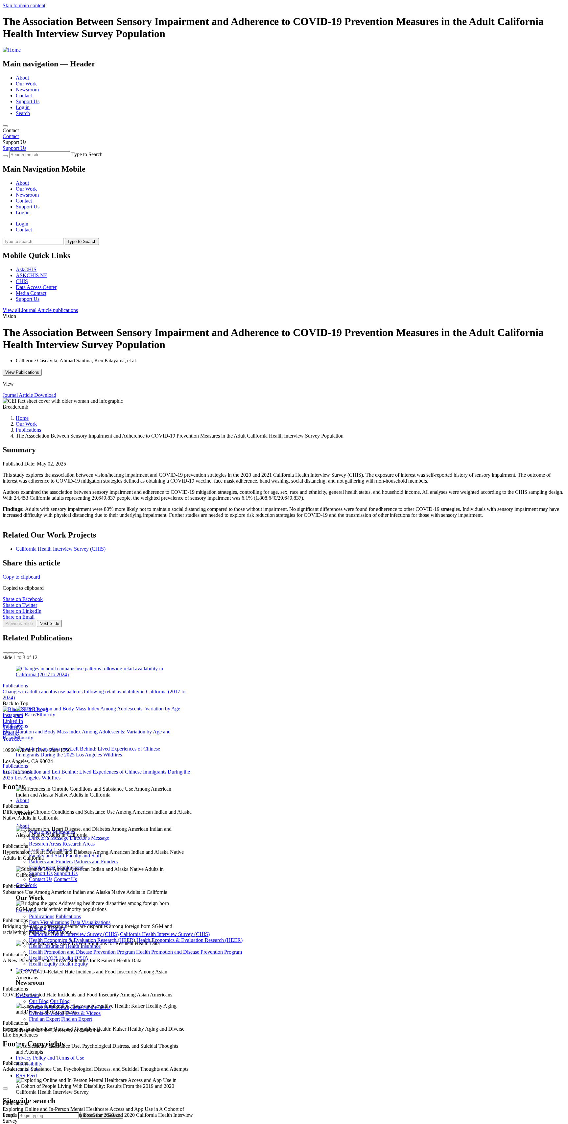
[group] (284, 631)
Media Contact (31, 293)
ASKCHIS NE (31, 275)
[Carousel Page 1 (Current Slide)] (5, 653)
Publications (28, 430)
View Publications (22, 372)
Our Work (26, 83)
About (22, 78)
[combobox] (48, 1115)
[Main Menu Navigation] (5, 126)
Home (22, 418)
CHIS (22, 281)
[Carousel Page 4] (21, 653)
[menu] (284, 192)
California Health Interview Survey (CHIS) (61, 549)
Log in (23, 107)
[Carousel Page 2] (10, 653)
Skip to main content (24, 5)
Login (22, 224)
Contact (24, 95)
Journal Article (40, 310)
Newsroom (27, 89)
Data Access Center (36, 287)
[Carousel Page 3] (15, 653)
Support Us (27, 101)
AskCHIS (26, 269)
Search (23, 113)
